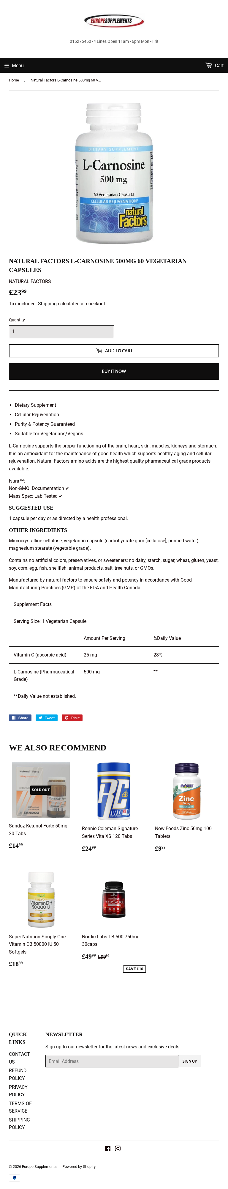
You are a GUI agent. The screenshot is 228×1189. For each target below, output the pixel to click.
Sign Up (190, 1061)
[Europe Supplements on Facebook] (107, 1149)
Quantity (17, 320)
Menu (18, 65)
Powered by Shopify (79, 1166)
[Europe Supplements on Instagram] (118, 1149)
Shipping (47, 304)
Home (14, 80)
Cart (219, 65)
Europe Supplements (39, 1166)
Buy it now (114, 371)
